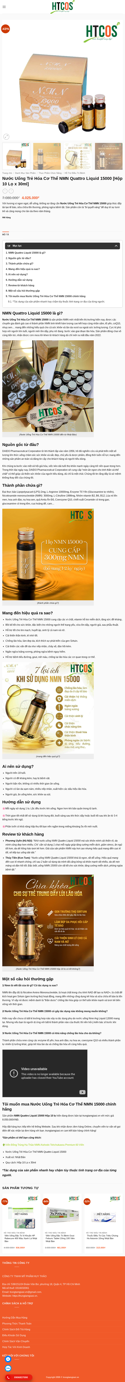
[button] (4, 7)
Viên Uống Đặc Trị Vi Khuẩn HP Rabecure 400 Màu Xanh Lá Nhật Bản (21, 1238)
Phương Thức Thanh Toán (16, 1323)
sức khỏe (57, 327)
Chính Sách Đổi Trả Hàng (16, 1329)
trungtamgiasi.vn (91, 1115)
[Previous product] (11, 191)
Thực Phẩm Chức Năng (50, 173)
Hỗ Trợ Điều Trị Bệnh (75, 173)
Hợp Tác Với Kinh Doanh (16, 1347)
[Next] (116, 80)
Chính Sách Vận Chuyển (15, 1341)
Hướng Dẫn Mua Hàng (14, 1317)
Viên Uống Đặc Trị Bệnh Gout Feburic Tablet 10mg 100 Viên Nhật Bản (60, 1238)
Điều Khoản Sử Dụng (14, 1335)
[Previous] (8, 80)
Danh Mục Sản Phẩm (25, 173)
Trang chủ (7, 173)
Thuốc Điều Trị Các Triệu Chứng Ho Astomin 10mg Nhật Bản (102, 1237)
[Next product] (5, 191)
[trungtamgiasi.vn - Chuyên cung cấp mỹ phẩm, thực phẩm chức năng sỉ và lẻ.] (62, 7)
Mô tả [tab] (5, 234)
